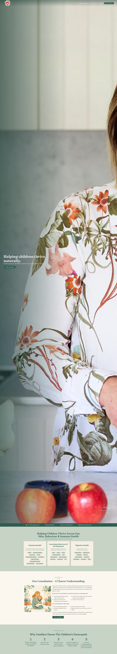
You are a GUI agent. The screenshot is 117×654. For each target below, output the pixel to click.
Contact (101, 3)
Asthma (29, 552)
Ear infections (32, 554)
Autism (63, 552)
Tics (65, 559)
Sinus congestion (40, 563)
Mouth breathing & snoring (35, 561)
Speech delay (60, 559)
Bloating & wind (86, 552)
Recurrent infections (30, 563)
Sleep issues (53, 559)
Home (76, 3)
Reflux (89, 559)
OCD (63, 554)
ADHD (53, 552)
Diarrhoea (85, 554)
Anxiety (58, 552)
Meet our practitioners (84, 3)
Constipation (79, 554)
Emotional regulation (56, 554)
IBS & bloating (76, 559)
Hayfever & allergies (34, 559)
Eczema (38, 554)
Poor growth (83, 559)
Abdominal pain (78, 552)
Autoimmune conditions (37, 552)
